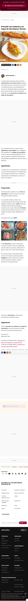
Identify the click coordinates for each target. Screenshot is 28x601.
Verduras (22, 349)
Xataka (3, 538)
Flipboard (18, 65)
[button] (10, 75)
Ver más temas (5, 514)
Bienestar (4, 505)
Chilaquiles (14, 466)
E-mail (21, 65)
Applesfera (4, 543)
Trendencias (5, 567)
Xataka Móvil (5, 540)
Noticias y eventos (19, 490)
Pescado (15, 349)
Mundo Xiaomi (5, 547)
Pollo (15, 505)
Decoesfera (4, 570)
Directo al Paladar (6, 558)
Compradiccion (5, 572)
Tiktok (25, 473)
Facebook (13, 65)
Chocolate (17, 508)
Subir (22, 530)
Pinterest (19, 473)
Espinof (16, 550)
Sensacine (16, 548)
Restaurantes (5, 493)
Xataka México (5, 579)
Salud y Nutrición (19, 493)
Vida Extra (17, 540)
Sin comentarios (7, 64)
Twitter (15, 65)
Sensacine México (18, 584)
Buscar (22, 522)
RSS (16, 473)
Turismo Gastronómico (6, 496)
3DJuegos (16, 538)
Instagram (12, 473)
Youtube (9, 473)
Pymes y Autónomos (19, 570)
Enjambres (17, 500)
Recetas (9, 349)
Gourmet (4, 490)
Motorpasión (17, 558)
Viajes (16, 496)
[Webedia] (5, 531)
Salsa (3, 508)
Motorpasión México (19, 591)
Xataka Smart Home (6, 545)
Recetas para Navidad (5, 501)
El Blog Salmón (18, 567)
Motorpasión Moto (18, 560)
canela (12, 19)
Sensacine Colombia (19, 586)
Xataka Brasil (5, 582)
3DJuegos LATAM (18, 579)
